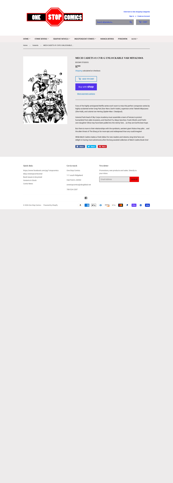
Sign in (131, 16)
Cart (144, 22)
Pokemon (122, 39)
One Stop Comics (35, 205)
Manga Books (107, 39)
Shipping (78, 71)
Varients (35, 45)
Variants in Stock (29, 180)
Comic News (28, 184)
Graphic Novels (61, 39)
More (133, 39)
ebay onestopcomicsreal (32, 174)
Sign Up (134, 179)
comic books (41, 39)
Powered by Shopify (50, 205)
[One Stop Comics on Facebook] (86, 198)
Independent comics (84, 39)
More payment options (86, 94)
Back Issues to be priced (32, 177)
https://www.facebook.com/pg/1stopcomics (41, 170)
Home (26, 39)
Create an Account (143, 16)
